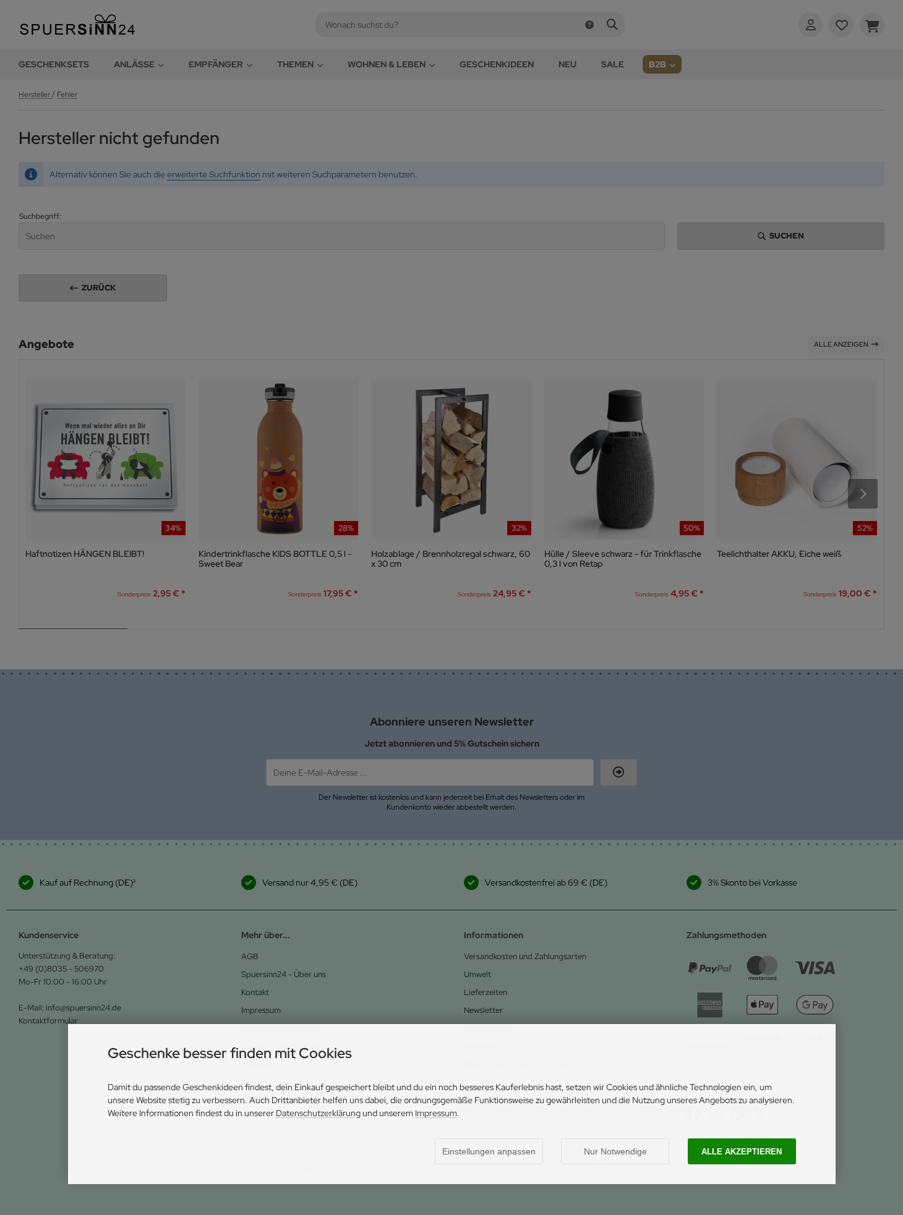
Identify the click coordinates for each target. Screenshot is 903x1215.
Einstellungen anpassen (489, 1151)
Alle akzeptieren (741, 1151)
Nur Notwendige (615, 1151)
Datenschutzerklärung (318, 1113)
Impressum (436, 1113)
